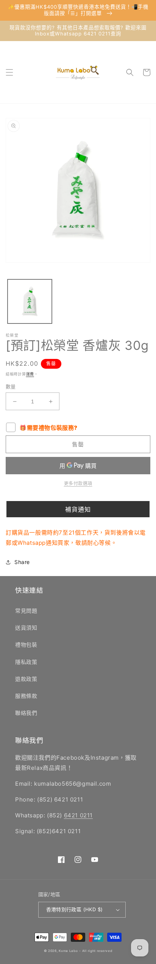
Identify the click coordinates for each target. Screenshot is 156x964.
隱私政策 (26, 662)
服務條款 (26, 696)
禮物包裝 (26, 644)
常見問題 (26, 610)
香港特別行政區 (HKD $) (74, 909)
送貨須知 (26, 627)
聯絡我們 (26, 713)
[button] (9, 72)
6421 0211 (78, 815)
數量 (11, 386)
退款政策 (26, 679)
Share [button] (22, 562)
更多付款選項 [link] (78, 483)
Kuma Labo (68, 951)
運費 (30, 374)
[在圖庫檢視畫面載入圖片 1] (30, 301)
